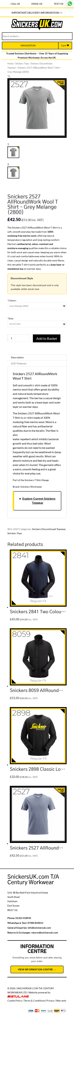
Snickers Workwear (31, 486)
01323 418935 (23, 918)
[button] (8, 76)
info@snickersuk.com (39, 927)
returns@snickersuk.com (44, 932)
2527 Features (18, 363)
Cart (63, 45)
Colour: (12, 300)
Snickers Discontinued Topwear (49, 529)
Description (17, 357)
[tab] (37, 357)
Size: (10, 318)
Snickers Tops (22, 63)
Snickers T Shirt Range (37, 480)
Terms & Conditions (34, 1000)
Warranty (61, 1000)
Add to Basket (46, 338)
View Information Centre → (37, 969)
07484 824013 (35, 922)
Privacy (50, 1000)
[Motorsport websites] (18, 996)
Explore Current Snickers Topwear (38, 500)
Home (10, 63)
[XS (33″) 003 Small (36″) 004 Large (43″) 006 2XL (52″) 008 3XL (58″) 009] (37, 324)
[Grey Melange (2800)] (37, 306)
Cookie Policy (14, 1000)
